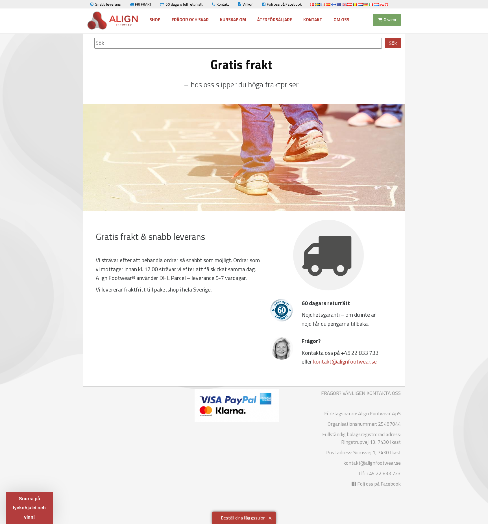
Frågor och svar (190, 19)
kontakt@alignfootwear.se (345, 361)
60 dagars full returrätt (183, 4)
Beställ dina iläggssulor (243, 517)
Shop (154, 19)
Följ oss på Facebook (284, 4)
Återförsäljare (274, 19)
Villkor (248, 4)
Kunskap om (233, 19)
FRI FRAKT (143, 4)
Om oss (341, 19)
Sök (393, 43)
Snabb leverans (108, 4)
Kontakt (223, 4)
